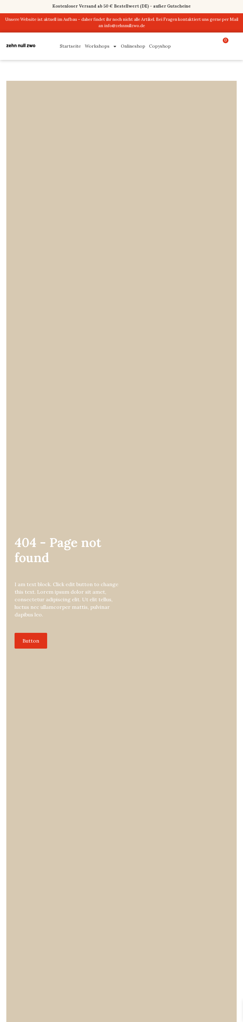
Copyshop (160, 46)
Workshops (97, 46)
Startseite (70, 46)
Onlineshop (133, 46)
